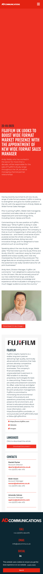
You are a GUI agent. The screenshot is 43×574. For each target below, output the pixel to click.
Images (13, 429)
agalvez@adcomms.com (19, 500)
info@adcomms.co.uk (21, 544)
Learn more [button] (31, 565)
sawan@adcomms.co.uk (19, 483)
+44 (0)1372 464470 (21, 533)
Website (13, 425)
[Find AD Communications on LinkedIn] (21, 556)
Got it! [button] (21, 570)
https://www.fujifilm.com (19, 421)
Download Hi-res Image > (13, 326)
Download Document (21, 446)
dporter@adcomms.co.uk (19, 467)
